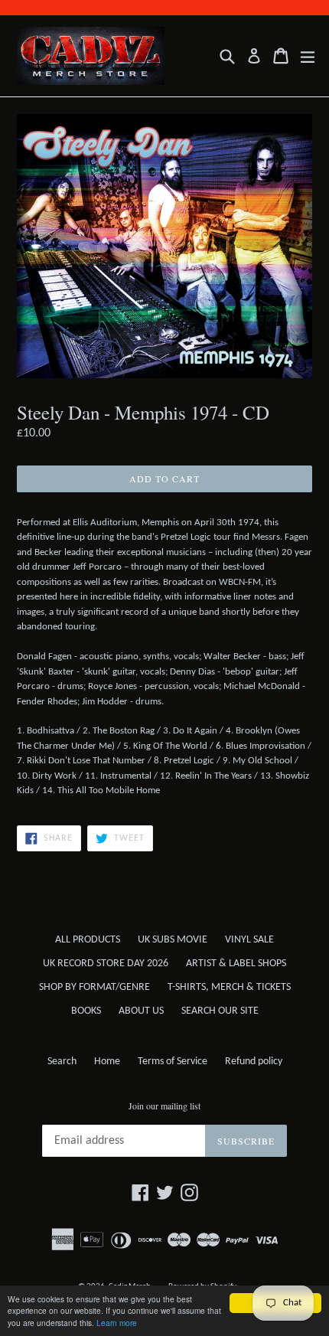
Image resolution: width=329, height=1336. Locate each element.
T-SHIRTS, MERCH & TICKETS (229, 987)
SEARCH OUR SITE (220, 1011)
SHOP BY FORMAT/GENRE (94, 987)
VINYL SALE (249, 940)
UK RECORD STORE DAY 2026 (105, 963)
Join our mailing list (164, 1105)
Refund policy (253, 1061)
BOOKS (86, 1011)
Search (62, 1061)
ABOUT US (141, 1011)
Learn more (116, 1322)
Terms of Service (172, 1061)
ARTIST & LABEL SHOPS (236, 963)
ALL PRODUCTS (87, 940)
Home (107, 1061)
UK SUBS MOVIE (172, 940)
